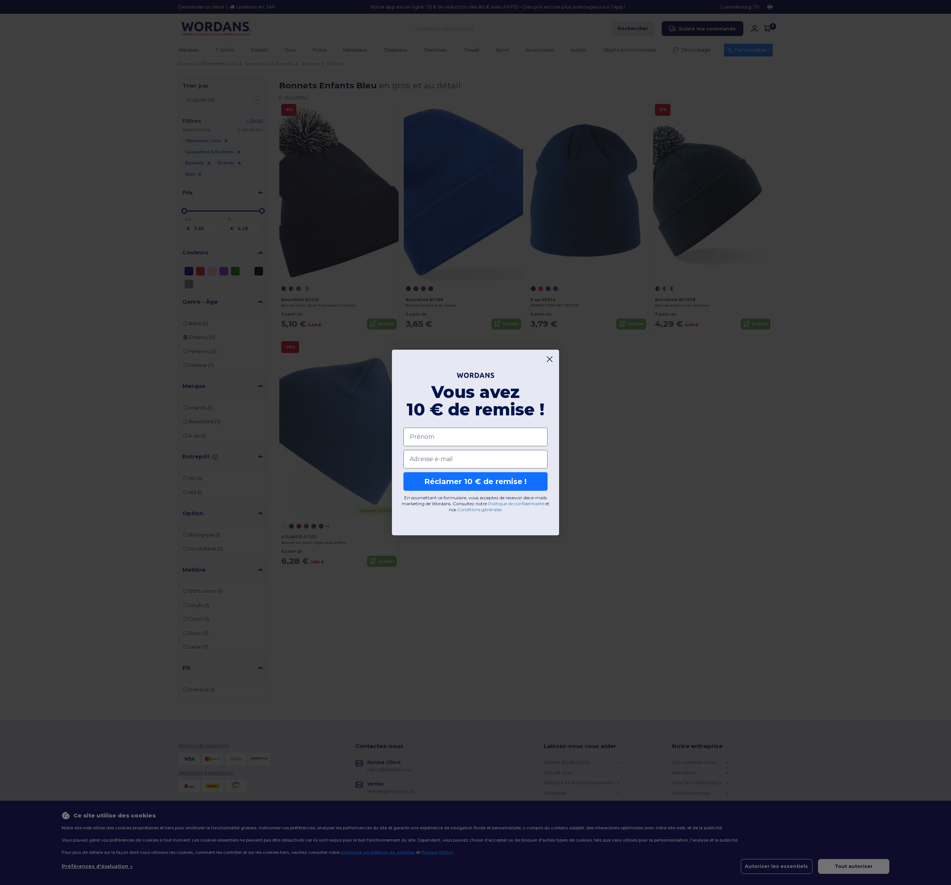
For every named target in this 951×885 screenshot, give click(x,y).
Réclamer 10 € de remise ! (475, 481)
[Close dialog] (549, 359)
